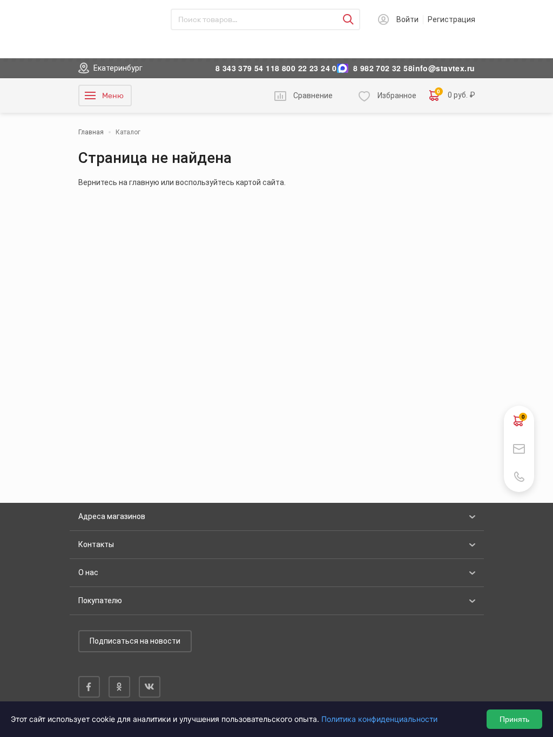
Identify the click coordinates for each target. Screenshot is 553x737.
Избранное (396, 95)
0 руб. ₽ (456, 94)
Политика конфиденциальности (379, 719)
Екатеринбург (118, 68)
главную (144, 182)
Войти (407, 19)
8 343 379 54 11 (245, 68)
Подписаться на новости (135, 641)
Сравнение (313, 95)
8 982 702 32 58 (383, 68)
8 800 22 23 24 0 (306, 68)
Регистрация (451, 19)
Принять (514, 719)
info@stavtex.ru (444, 68)
